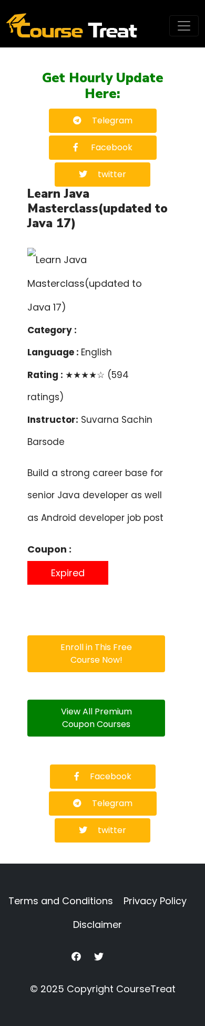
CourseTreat (146, 988)
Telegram (112, 120)
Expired (68, 572)
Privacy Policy (155, 900)
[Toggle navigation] (184, 25)
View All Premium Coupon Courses (96, 717)
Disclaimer (97, 924)
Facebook (110, 147)
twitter (112, 174)
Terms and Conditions (60, 900)
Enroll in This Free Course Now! (96, 653)
